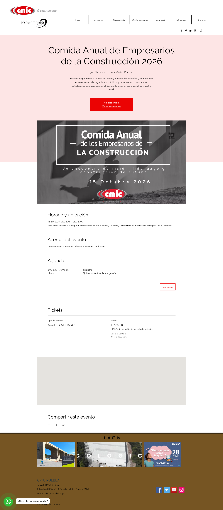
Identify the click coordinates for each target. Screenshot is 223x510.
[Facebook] (104, 438)
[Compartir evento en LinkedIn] (64, 425)
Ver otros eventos (111, 106)
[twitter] (190, 30)
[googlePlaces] (181, 30)
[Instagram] (114, 438)
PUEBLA (52, 480)
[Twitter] (109, 438)
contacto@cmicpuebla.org (50, 493)
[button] (201, 30)
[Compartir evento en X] (56, 425)
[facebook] (186, 30)
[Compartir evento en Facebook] (49, 425)
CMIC (41, 480)
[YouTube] (174, 490)
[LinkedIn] (118, 438)
